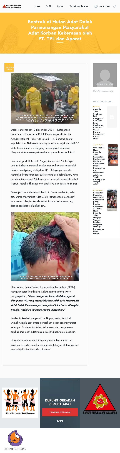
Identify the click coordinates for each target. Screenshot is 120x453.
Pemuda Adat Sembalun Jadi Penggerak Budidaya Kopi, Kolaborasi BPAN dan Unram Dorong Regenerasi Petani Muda (98, 124)
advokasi (98, 145)
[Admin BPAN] (105, 75)
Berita (96, 107)
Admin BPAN (104, 84)
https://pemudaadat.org (103, 91)
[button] (115, 6)
